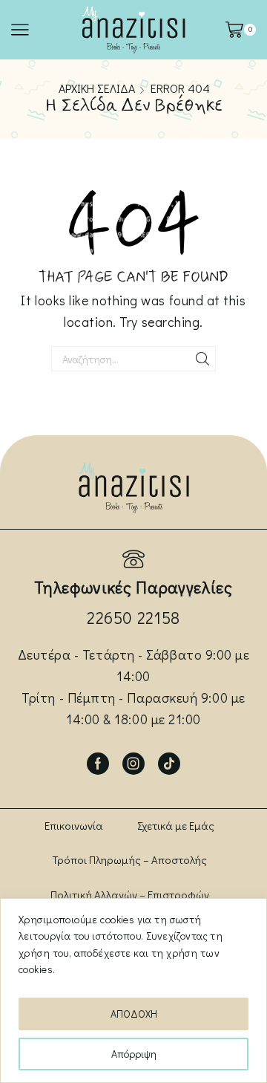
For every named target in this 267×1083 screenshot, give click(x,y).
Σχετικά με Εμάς (175, 825)
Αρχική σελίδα (97, 88)
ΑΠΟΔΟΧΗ (134, 1013)
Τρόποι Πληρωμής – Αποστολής (130, 859)
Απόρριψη (133, 1054)
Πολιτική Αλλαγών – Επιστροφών (129, 894)
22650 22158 (133, 617)
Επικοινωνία (73, 825)
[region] (133, 990)
